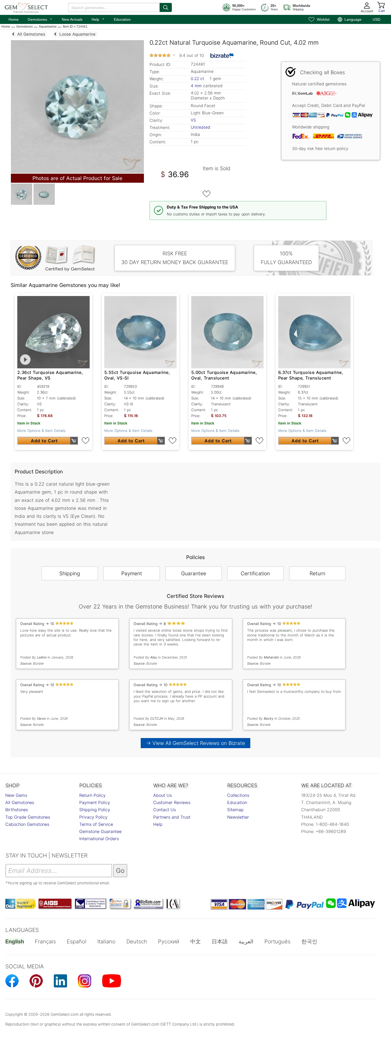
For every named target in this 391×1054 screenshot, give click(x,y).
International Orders (99, 838)
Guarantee (193, 573)
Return (317, 573)
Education (122, 19)
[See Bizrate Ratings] (222, 55)
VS (193, 120)
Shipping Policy (94, 809)
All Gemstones (19, 802)
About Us (162, 795)
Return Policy (92, 795)
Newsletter (238, 817)
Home (14, 19)
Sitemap (235, 809)
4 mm (196, 85)
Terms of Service (96, 824)
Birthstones (16, 809)
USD (376, 19)
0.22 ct (198, 78)
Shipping (69, 573)
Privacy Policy (93, 817)
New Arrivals (72, 19)
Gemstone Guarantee (100, 831)
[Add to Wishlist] (207, 194)
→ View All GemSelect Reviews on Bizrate (195, 743)
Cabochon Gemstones (27, 824)
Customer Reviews (171, 802)
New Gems (16, 795)
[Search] (166, 7)
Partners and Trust (171, 817)
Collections (238, 795)
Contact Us (164, 809)
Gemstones (40, 19)
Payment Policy (94, 802)
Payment (131, 573)
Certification (255, 573)
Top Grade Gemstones (27, 817)
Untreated (200, 127)
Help (98, 19)
